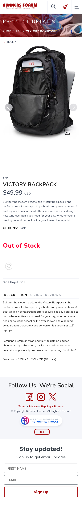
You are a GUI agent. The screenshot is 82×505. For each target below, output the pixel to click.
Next (73, 107)
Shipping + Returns (52, 406)
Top (42, 432)
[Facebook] (29, 397)
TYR (19, 30)
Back (11, 42)
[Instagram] (41, 397)
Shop (7, 30)
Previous (9, 107)
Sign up (41, 492)
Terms (22, 406)
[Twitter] (52, 397)
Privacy (33, 406)
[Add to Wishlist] (8, 266)
